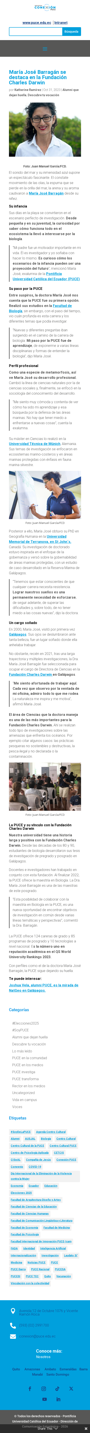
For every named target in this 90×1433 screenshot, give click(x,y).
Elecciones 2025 (21, 1192)
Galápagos (17, 634)
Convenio (17, 1166)
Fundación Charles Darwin (31, 674)
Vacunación (63, 1276)
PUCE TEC (32, 1276)
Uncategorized (23, 1093)
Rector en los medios (28, 1086)
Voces (17, 1107)
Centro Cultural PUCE (63, 1145)
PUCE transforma (25, 1079)
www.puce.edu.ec (36, 23)
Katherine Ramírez (27, 90)
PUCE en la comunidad (29, 1058)
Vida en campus (24, 1100)
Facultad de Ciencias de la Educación (34, 1206)
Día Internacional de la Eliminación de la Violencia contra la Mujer (41, 1176)
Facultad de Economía (24, 1227)
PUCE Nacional (40, 1269)
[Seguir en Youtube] (44, 1399)
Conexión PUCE (66, 1159)
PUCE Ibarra (18, 1269)
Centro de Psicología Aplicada (29, 1152)
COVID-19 (35, 1166)
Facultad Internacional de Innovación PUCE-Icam (41, 1241)
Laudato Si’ (71, 1255)
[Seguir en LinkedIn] (58, 1399)
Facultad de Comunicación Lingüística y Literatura (41, 1220)
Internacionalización (23, 1255)
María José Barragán (46, 193)
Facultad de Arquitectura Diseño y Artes (36, 1199)
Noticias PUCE (36, 1262)
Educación (50, 1185)
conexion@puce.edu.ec (37, 1336)
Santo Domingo (57, 1374)
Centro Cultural (66, 1138)
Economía (17, 1185)
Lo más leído (22, 1051)
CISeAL (16, 1159)
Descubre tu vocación (43, 95)
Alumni (15, 1138)
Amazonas (32, 1369)
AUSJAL (30, 1138)
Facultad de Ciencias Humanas (30, 1213)
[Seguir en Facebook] (30, 1388)
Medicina (16, 1262)
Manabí (37, 1374)
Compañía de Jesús (38, 1159)
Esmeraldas (68, 1369)
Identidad (29, 1248)
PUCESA (60, 1269)
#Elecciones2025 (25, 1023)
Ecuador (34, 1185)
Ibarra (83, 1369)
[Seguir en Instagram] (43, 1388)
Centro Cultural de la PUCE (27, 1145)
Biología (46, 1138)
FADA (14, 1248)
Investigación (50, 1255)
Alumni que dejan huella (30, 1037)
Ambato (50, 1369)
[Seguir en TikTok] (57, 1388)
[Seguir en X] (71, 1388)
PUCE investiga (23, 1072)
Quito (47, 1276)
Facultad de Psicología (25, 1234)
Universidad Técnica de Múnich (34, 444)
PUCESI (15, 1276)
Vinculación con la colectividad (30, 1283)
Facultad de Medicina (56, 1227)
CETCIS (59, 1152)
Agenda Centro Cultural (51, 1131)
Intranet (61, 23)
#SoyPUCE (20, 1030)
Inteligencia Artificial (53, 1248)
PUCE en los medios (27, 1065)
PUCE (54, 1262)
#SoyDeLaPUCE (21, 1131)
